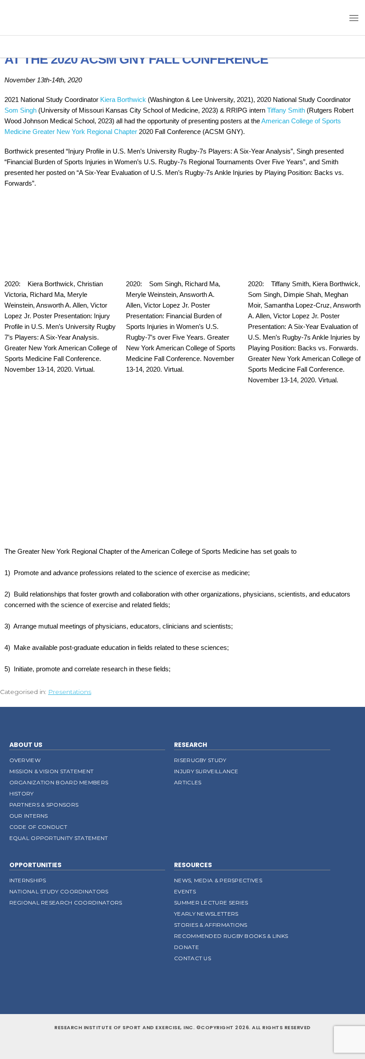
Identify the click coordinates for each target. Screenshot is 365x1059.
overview (25, 760)
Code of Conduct (38, 827)
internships (27, 880)
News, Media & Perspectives (218, 880)
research (190, 744)
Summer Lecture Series (211, 902)
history (21, 793)
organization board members (59, 782)
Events (185, 891)
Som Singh (20, 110)
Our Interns (28, 815)
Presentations (69, 692)
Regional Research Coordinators (65, 902)
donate (186, 947)
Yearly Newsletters (206, 913)
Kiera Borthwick (123, 99)
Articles (187, 782)
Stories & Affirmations (210, 924)
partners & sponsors (44, 804)
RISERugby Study (200, 760)
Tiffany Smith (286, 110)
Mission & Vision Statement (51, 771)
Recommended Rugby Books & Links (231, 936)
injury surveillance (206, 771)
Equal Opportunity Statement (58, 838)
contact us (192, 958)
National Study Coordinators (59, 891)
